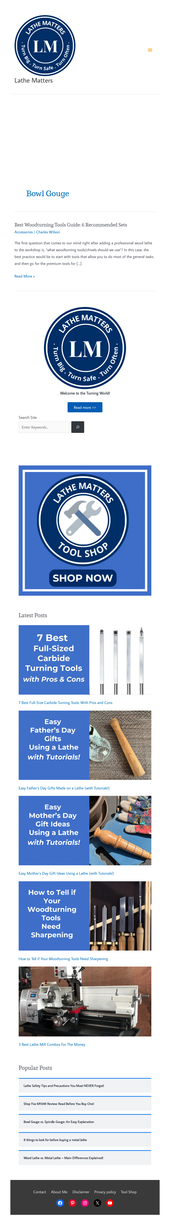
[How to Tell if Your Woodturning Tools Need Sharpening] (85, 916)
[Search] (77, 427)
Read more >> (85, 407)
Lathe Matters (34, 80)
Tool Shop (129, 1191)
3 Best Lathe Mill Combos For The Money (52, 1044)
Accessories (24, 231)
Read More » (25, 276)
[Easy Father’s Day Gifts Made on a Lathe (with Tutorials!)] (85, 745)
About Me (59, 1191)
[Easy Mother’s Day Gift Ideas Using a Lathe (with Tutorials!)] (85, 830)
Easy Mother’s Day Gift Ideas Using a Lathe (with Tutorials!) (66, 873)
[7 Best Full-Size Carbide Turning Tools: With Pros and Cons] (85, 660)
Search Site (28, 417)
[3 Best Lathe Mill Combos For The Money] (85, 1001)
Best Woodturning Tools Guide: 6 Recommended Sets (71, 225)
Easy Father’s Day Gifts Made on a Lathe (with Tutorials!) (64, 787)
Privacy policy (105, 1191)
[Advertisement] (85, 133)
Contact (39, 1191)
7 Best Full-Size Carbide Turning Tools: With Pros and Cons (65, 702)
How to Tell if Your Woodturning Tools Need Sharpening (63, 958)
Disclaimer (81, 1191)
